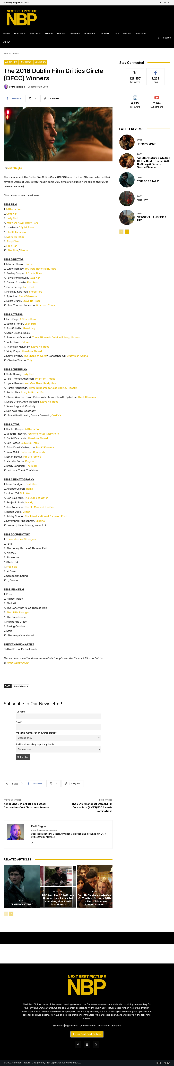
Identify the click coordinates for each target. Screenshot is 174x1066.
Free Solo (11, 566)
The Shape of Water (35, 355)
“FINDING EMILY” (147, 143)
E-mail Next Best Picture (87, 1034)
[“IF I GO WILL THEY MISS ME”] (127, 217)
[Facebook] (161, 3)
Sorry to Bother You (32, 392)
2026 (21, 901)
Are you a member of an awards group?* (36, 733)
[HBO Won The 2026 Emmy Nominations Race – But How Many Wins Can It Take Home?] (58, 886)
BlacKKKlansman (16, 232)
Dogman (30, 461)
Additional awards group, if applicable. (35, 744)
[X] (169, 3)
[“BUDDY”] (127, 198)
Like (156, 71)
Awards (26, 62)
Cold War (11, 213)
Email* (19, 722)
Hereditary (29, 328)
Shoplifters (13, 241)
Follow (135, 71)
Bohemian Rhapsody (33, 452)
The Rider (13, 250)
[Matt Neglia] (6, 86)
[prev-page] (6, 914)
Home (7, 53)
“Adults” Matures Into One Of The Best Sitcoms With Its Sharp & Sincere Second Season (94, 900)
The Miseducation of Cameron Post (46, 516)
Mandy (24, 250)
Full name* (21, 711)
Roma (29, 264)
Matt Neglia (18, 87)
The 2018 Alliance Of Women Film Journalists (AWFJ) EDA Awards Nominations (92, 807)
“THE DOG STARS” (22, 904)
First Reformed (32, 456)
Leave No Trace (15, 236)
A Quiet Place (26, 227)
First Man (11, 245)
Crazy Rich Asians (77, 355)
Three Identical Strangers (21, 539)
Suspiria (40, 520)
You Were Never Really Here (22, 222)
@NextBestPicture (17, 662)
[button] (163, 38)
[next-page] (11, 914)
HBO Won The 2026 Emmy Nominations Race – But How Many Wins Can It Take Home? (58, 900)
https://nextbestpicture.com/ (44, 830)
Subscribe (157, 96)
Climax (26, 511)
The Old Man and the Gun (39, 507)
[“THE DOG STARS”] (22, 886)
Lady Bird (12, 218)
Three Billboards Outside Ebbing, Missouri (56, 337)
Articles (15, 53)
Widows (25, 342)
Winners (40, 62)
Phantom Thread (46, 305)
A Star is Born (14, 209)
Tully (29, 360)
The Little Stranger (17, 612)
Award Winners (21, 686)
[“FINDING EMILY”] (127, 142)
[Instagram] (165, 3)
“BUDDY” (142, 200)
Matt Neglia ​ (14, 168)
